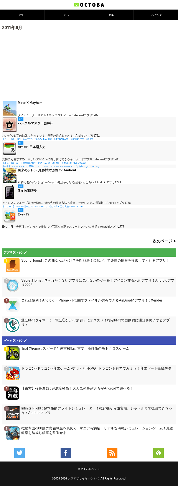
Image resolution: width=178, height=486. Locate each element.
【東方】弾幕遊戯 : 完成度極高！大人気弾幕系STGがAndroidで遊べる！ (77, 388)
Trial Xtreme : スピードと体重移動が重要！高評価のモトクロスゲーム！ (77, 348)
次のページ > (164, 241)
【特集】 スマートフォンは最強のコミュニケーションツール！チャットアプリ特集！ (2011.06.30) (50, 166)
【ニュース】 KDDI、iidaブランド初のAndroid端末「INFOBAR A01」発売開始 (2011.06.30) (47, 139)
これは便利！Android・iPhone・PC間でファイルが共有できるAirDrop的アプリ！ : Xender (91, 300)
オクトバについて (89, 468)
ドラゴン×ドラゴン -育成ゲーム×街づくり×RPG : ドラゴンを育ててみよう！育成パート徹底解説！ (98, 368)
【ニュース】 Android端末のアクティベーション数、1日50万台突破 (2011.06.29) (42, 206)
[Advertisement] (89, 65)
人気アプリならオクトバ (83, 478)
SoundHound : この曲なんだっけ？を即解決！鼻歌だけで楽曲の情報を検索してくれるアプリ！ (95, 260)
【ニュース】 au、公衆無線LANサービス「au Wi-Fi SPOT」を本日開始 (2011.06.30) (44, 163)
